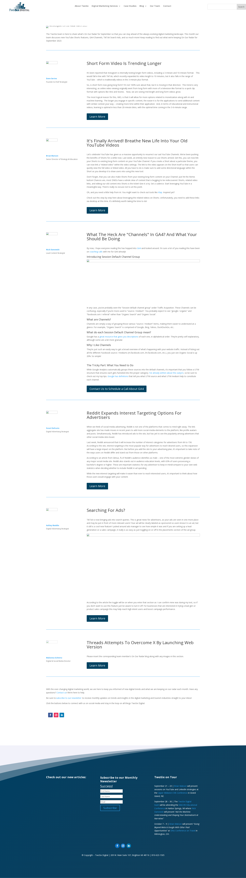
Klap (160, 192)
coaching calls (96, 251)
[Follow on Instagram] (56, 715)
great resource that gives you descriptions (119, 336)
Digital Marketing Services (105, 6)
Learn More (97, 117)
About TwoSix (82, 6)
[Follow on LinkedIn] (62, 715)
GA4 (139, 248)
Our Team (155, 6)
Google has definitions (118, 376)
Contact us (61, 692)
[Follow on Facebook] (50, 715)
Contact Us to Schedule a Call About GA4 (117, 389)
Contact (167, 6)
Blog (142, 6)
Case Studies (130, 6)
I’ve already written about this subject (166, 372)
